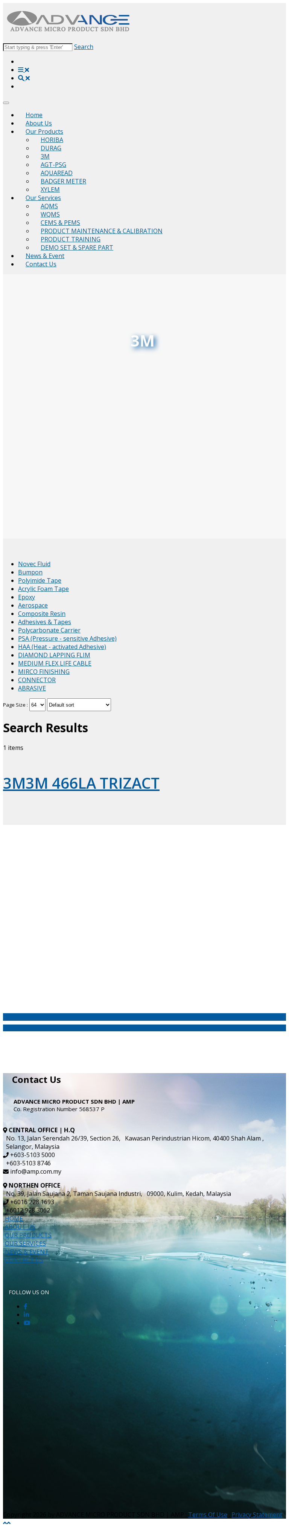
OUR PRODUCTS (28, 1235)
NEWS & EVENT (27, 1252)
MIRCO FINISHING (44, 671)
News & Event (45, 256)
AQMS (49, 206)
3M (45, 156)
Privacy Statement (256, 1514)
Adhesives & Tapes (44, 622)
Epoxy (26, 597)
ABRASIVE (32, 688)
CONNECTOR (37, 680)
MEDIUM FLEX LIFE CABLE (54, 663)
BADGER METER (63, 181)
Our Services (43, 198)
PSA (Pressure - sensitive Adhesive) (67, 638)
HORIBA (52, 140)
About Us (39, 123)
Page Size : (15, 704)
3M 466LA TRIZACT (81, 783)
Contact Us (41, 264)
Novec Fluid (34, 564)
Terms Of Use (207, 1514)
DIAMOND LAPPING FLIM (54, 655)
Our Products (44, 131)
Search (83, 47)
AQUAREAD (57, 173)
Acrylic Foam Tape (43, 589)
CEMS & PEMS (60, 222)
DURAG (51, 148)
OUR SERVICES (25, 1243)
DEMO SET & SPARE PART (77, 247)
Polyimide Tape (39, 580)
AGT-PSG (53, 164)
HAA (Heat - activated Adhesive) (62, 647)
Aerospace (33, 605)
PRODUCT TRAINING (70, 239)
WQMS (50, 214)
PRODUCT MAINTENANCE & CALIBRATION (102, 231)
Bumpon (30, 572)
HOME (14, 1218)
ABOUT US (20, 1227)
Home (34, 115)
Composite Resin (41, 613)
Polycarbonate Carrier (49, 630)
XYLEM (50, 189)
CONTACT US (24, 1260)
